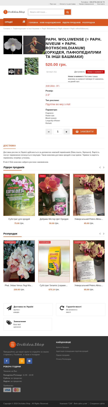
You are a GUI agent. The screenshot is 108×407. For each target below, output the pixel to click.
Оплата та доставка (68, 4)
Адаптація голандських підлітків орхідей (72, 351)
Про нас (53, 4)
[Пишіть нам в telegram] (29, 361)
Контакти (101, 4)
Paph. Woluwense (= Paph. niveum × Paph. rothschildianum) (65, 29)
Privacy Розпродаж (63, 359)
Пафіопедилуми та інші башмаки (26, 29)
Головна (6, 29)
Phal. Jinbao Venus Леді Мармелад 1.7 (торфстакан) (20, 285)
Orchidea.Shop (24, 404)
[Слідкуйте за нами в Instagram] (22, 361)
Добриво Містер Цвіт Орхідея (54, 219)
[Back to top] (105, 402)
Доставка (9, 145)
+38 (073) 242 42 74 (97, 2)
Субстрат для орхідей (19, 219)
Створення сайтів (97, 404)
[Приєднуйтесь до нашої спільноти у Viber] (14, 361)
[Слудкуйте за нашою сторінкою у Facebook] (6, 361)
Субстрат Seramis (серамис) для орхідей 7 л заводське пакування (55, 285)
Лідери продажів (62, 355)
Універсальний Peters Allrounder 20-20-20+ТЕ (90, 219)
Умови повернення (86, 4)
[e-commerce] (14, 12)
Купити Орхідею (62, 347)
